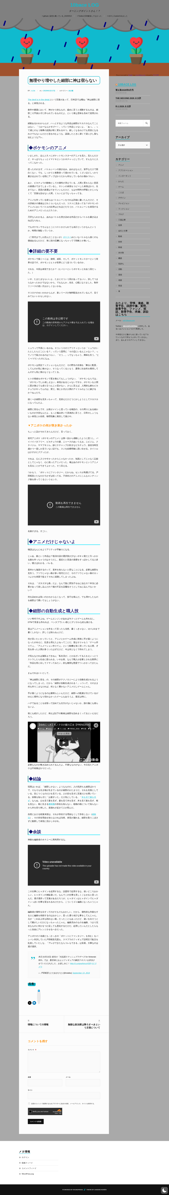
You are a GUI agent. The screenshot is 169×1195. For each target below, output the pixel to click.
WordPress (78, 1190)
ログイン (25, 1157)
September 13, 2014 (81, 973)
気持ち (121, 264)
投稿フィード (27, 1163)
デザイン (122, 198)
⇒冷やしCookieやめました (117, 16)
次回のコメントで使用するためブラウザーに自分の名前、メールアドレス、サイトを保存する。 (63, 1103)
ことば (121, 192)
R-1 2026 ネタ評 (123, 106)
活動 (120, 269)
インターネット (124, 176)
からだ (121, 181)
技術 (120, 242)
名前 (29, 1077)
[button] (164, 1190)
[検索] (146, 123)
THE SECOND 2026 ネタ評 (128, 98)
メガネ (33, 91)
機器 (120, 258)
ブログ (121, 214)
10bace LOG (84, 5)
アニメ (121, 165)
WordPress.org (28, 1174)
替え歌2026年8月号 (125, 90)
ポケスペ (67, 237)
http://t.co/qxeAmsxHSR (80, 963)
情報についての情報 (38, 1024)
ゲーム (121, 187)
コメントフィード (29, 1168)
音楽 (120, 285)
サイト (30, 1090)
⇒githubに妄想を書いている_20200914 (57, 16)
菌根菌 (52, 804)
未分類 (71, 91)
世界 (120, 225)
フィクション (123, 209)
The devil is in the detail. (39, 99)
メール (68, 1077)
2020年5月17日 (49, 91)
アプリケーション (125, 170)
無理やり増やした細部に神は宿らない (63, 80)
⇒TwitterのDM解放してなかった (89, 16)
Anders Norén (101, 1190)
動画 (120, 236)
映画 (120, 247)
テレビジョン (123, 203)
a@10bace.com (129, 320)
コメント (32, 1050)
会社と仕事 (122, 231)
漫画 (120, 274)
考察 (120, 280)
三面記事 (122, 220)
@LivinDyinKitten (130, 326)
